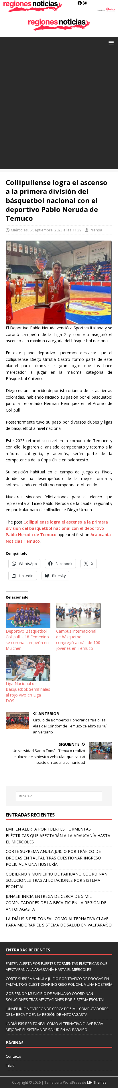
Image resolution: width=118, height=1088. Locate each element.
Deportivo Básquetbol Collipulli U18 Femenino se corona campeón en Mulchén (27, 639)
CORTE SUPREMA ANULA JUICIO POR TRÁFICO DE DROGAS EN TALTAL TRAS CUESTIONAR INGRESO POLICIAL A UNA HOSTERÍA (53, 858)
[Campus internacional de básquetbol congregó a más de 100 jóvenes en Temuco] (78, 615)
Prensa (96, 230)
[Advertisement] (59, 110)
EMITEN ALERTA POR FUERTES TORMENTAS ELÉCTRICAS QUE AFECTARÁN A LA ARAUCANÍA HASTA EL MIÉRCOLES (58, 835)
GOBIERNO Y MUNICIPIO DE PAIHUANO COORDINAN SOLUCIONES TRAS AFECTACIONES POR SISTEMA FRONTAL (56, 880)
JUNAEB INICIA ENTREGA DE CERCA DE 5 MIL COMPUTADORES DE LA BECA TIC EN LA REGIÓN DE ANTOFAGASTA (56, 903)
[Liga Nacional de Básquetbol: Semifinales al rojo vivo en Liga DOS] (28, 668)
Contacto (13, 1056)
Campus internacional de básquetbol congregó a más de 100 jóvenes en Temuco (78, 639)
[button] (110, 42)
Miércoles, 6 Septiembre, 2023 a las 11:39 (46, 230)
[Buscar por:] (59, 796)
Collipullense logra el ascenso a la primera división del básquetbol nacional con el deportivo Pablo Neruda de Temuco (57, 528)
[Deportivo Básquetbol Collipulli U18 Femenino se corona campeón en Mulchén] (28, 615)
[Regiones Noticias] (59, 9)
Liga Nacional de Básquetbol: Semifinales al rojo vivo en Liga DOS (28, 692)
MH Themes (96, 1082)
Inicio (10, 1065)
